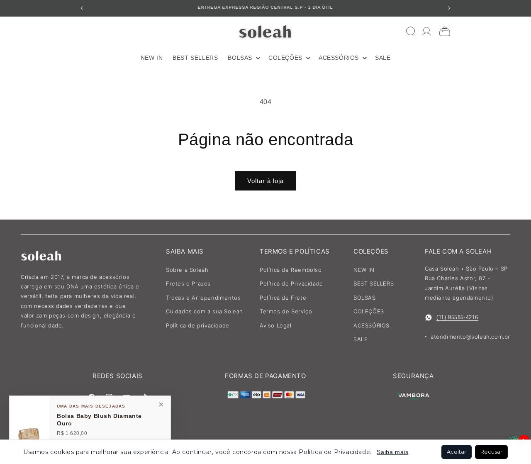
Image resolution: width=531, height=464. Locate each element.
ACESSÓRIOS (371, 325)
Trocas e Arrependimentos (203, 297)
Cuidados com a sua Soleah (204, 311)
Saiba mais (392, 452)
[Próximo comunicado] (449, 8)
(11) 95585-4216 (457, 317)
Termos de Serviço (286, 311)
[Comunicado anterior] (82, 8)
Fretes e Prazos (188, 283)
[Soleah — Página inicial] (266, 31)
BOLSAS (364, 297)
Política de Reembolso (291, 269)
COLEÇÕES (368, 311)
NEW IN (364, 269)
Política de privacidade (197, 325)
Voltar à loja (265, 180)
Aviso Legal (276, 325)
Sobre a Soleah (187, 269)
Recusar (491, 451)
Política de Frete (283, 297)
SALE (360, 339)
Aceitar (456, 451)
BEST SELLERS (373, 283)
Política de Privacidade (291, 283)
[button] (243, 57)
